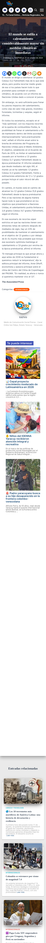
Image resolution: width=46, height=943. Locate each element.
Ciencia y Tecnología (15, 808)
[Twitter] (17, 10)
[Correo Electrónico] (4, 10)
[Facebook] (11, 10)
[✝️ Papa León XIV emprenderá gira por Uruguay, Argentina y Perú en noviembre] (23, 924)
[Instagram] (30, 10)
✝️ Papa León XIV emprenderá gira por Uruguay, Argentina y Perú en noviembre (21, 936)
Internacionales (21, 289)
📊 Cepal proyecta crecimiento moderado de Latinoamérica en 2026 (22, 384)
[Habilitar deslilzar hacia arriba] (41, 938)
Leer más (10, 835)
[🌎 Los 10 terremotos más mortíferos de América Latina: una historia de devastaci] (23, 803)
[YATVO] (23, 312)
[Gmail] (29, 73)
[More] (39, 73)
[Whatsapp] (14, 73)
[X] (9, 73)
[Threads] (24, 73)
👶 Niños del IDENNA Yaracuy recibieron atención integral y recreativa (18, 440)
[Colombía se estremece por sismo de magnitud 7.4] (23, 868)
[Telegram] (24, 10)
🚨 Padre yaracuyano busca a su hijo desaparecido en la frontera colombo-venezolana (23, 497)
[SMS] (34, 73)
